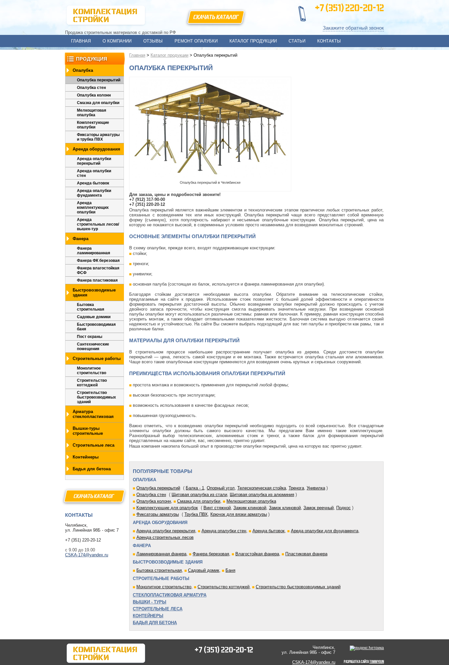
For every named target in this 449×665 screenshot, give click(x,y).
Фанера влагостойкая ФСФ (98, 270)
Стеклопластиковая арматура (169, 595)
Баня (230, 570)
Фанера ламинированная (93, 250)
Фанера (80, 238)
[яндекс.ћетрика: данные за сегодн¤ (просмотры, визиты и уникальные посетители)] (367, 648)
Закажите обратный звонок (353, 28)
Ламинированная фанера (161, 553)
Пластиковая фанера (306, 553)
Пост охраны (89, 336)
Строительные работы (97, 358)
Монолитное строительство (91, 370)
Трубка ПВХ (196, 514)
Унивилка (316, 487)
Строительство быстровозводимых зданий (96, 397)
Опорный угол (221, 487)
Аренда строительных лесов (165, 537)
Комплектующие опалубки (93, 124)
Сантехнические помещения (93, 346)
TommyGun (376, 661)
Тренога (296, 487)
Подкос (343, 507)
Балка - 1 (195, 487)
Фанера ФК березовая (98, 260)
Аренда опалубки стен (94, 173)
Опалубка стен (91, 87)
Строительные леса (93, 445)
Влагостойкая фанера (257, 553)
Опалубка (83, 70)
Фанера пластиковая (97, 280)
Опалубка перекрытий (98, 80)
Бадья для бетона (92, 468)
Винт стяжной (217, 507)
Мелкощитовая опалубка (91, 112)
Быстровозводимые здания (94, 292)
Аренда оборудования (96, 149)
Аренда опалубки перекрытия (165, 530)
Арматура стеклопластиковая (93, 414)
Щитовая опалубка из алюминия (262, 494)
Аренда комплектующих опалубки (93, 207)
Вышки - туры (149, 601)
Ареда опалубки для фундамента (324, 530)
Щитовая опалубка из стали (199, 494)
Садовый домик (203, 570)
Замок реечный (318, 507)
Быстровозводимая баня (96, 326)
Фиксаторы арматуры (157, 514)
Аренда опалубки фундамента (94, 193)
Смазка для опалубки (98, 102)
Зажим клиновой (249, 507)
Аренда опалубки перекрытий (94, 161)
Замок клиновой (285, 507)
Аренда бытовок (93, 183)
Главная (137, 55)
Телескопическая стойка (261, 487)
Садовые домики (93, 317)
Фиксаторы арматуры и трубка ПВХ (98, 137)
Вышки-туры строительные (88, 431)
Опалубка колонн (94, 95)
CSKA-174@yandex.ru (86, 554)
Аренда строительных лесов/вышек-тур (98, 224)
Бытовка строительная (90, 307)
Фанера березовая (211, 553)
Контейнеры (86, 457)
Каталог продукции (169, 55)
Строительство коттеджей (92, 382)
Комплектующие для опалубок (167, 507)
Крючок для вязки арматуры (238, 514)
